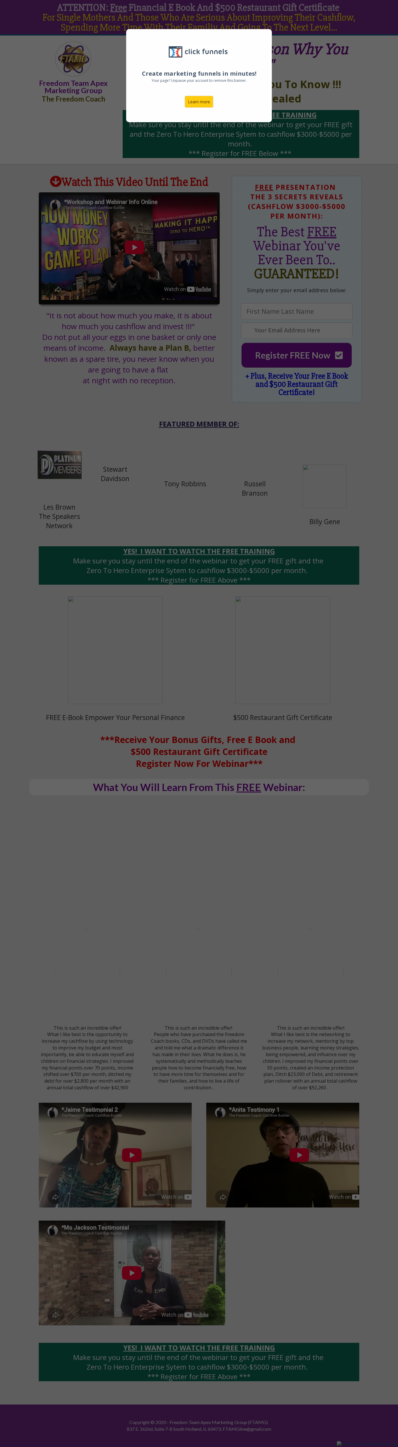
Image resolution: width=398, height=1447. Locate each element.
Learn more (199, 101)
